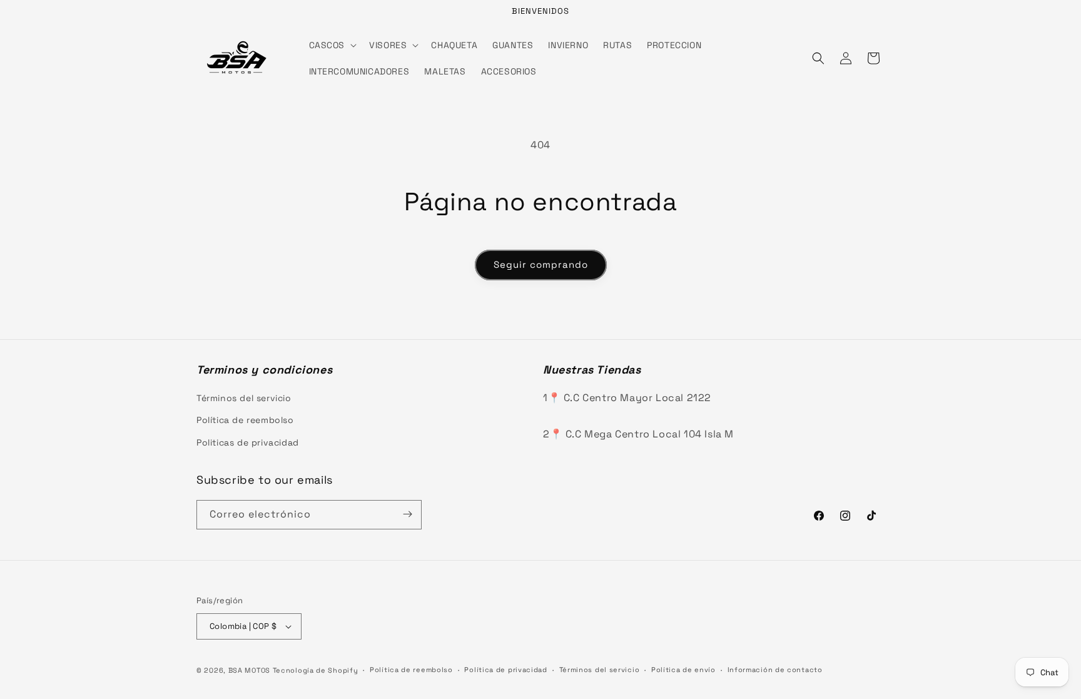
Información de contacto (775, 669)
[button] (332, 45)
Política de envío (683, 669)
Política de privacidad (505, 669)
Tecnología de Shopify (315, 670)
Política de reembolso (245, 420)
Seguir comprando (541, 264)
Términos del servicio (244, 398)
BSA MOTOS (249, 670)
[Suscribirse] (407, 514)
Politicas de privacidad (247, 442)
